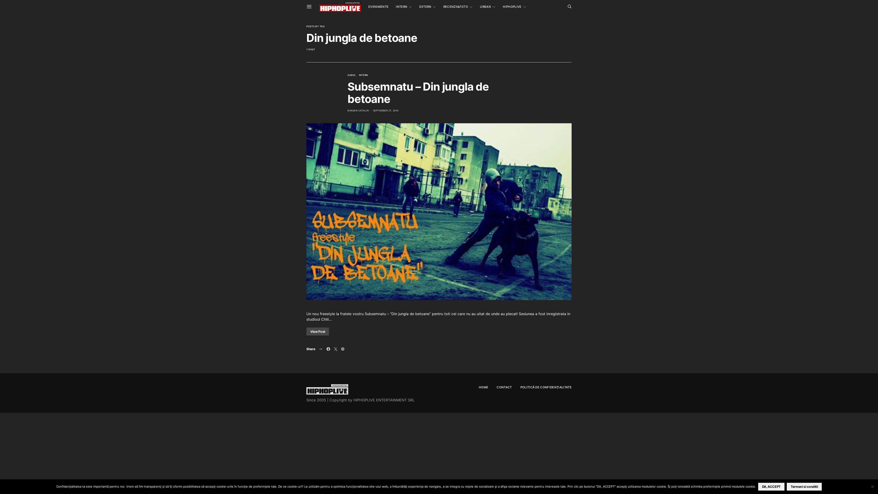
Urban (485, 6)
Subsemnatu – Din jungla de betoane (418, 93)
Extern (425, 6)
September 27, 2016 (386, 110)
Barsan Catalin (358, 110)
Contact (504, 387)
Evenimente (378, 6)
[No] (872, 486)
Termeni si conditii (804, 487)
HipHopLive (512, 6)
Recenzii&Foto (455, 6)
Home (483, 387)
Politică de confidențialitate (546, 387)
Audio (352, 75)
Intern (401, 6)
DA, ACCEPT (771, 487)
